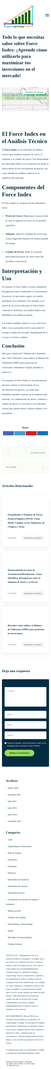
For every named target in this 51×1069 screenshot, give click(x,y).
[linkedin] (42, 433)
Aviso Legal (30, 1064)
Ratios (10, 931)
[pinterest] (31, 433)
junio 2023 (12, 808)
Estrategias (12, 866)
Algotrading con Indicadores (19, 846)
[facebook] (8, 433)
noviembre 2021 (14, 821)
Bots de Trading (14, 853)
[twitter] (19, 433)
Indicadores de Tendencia (18, 879)
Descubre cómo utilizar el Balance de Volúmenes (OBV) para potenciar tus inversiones (26, 629)
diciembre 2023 (14, 795)
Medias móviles (14, 911)
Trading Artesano (15, 944)
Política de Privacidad (14, 1062)
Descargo (28, 1062)
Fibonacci (12, 873)
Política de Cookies (16, 1064)
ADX (10, 840)
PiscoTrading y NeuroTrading (20, 924)
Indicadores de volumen (34, 92)
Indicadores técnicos (16, 893)
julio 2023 (12, 801)
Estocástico (12, 860)
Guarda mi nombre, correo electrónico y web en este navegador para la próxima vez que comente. (26, 744)
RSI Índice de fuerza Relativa (20, 937)
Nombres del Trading (16, 917)
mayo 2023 (12, 814)
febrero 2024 (13, 788)
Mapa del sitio (14, 1065)
